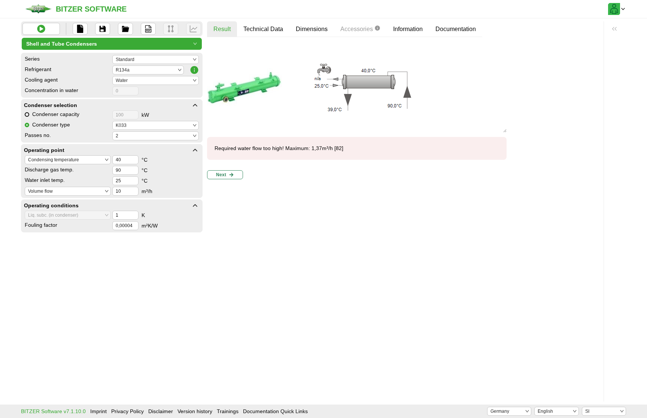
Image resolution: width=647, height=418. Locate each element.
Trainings (228, 411)
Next (221, 174)
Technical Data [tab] (263, 29)
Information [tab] (408, 29)
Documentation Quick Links (275, 411)
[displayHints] (614, 28)
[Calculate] (41, 29)
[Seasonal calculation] (193, 29)
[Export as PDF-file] (148, 29)
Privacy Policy (127, 411)
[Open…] (125, 29)
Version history (194, 411)
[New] (80, 29)
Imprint (98, 411)
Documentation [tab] (455, 29)
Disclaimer (160, 411)
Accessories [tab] (356, 29)
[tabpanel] (357, 112)
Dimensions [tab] (312, 29)
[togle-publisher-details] (195, 105)
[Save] (102, 29)
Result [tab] (222, 29)
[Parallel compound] (170, 29)
